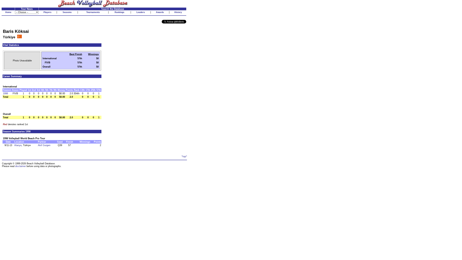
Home (8, 12)
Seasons (67, 12)
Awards (160, 12)
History (178, 12)
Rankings (119, 12)
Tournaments (93, 12)
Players (47, 12)
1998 (5, 93)
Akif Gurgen (44, 145)
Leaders (140, 12)
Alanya (17, 145)
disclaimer (20, 166)
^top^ (184, 156)
